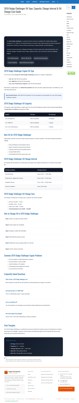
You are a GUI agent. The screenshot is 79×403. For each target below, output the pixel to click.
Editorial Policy (44, 1)
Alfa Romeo (69, 16)
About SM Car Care (32, 377)
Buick (68, 25)
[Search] (73, 7)
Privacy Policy (31, 385)
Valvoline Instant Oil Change (46, 377)
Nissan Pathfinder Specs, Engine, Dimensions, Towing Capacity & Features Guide (24, 361)
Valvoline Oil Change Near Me (47, 374)
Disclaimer (30, 391)
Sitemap (29, 382)
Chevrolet (69, 30)
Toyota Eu (69, 62)
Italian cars (69, 41)
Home (22, 1)
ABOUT (28, 1)
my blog (68, 46)
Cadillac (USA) (70, 28)
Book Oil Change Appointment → (66, 389)
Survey (68, 59)
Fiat (67, 35)
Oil (6, 358)
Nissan (68, 48)
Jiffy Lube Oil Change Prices (46, 382)
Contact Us (30, 380)
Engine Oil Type (70, 32)
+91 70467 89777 (63, 380)
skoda (68, 55)
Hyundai (68, 39)
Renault (68, 53)
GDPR (53, 1)
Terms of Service (31, 388)
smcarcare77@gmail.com (65, 384)
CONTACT (34, 1)
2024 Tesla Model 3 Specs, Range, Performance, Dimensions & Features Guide (23, 359)
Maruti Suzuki (70, 44)
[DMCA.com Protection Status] (71, 75)
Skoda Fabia (69, 57)
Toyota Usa (69, 64)
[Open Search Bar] (58, 2)
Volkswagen (69, 66)
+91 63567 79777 (63, 381)
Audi (68, 21)
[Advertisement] (33, 25)
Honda (68, 37)
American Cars (70, 19)
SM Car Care (32, 398)
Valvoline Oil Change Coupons (47, 380)
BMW (68, 23)
